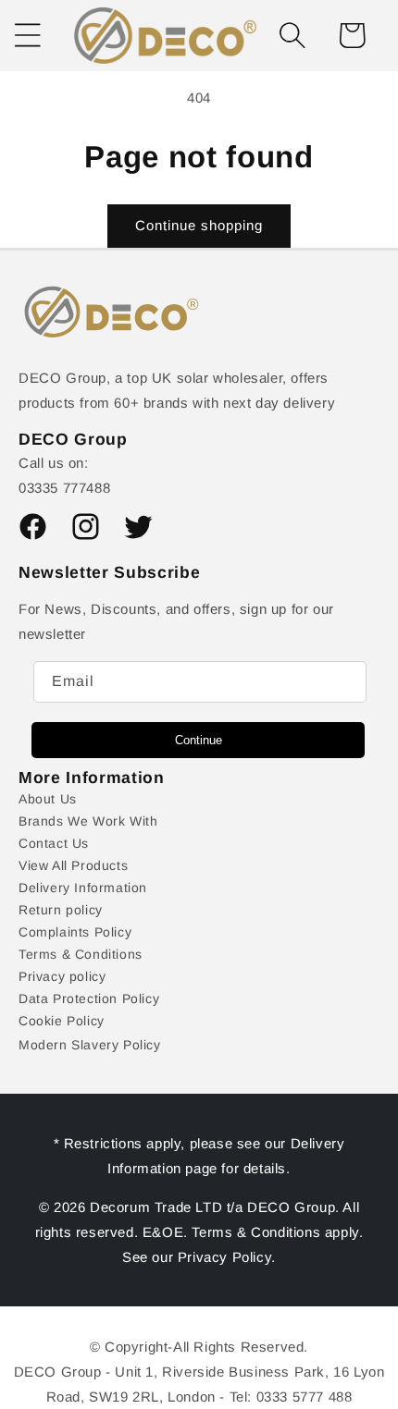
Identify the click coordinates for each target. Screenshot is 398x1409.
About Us (48, 798)
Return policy (61, 909)
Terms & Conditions (81, 954)
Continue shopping (199, 225)
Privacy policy (62, 976)
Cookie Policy (62, 1020)
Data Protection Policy (89, 998)
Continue (198, 740)
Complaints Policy (75, 932)
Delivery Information (83, 887)
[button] (292, 35)
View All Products (73, 865)
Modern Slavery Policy (90, 1044)
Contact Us (54, 843)
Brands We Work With (88, 821)
